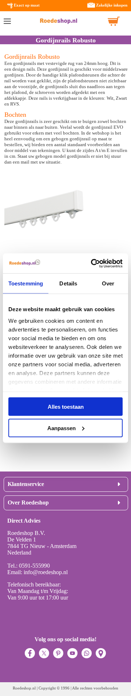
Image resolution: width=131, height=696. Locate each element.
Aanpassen (61, 428)
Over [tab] (108, 283)
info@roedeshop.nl (46, 572)
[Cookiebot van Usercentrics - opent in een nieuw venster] (92, 263)
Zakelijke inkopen (111, 5)
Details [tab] (68, 283)
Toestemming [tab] (25, 283)
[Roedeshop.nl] (58, 21)
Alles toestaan (66, 407)
